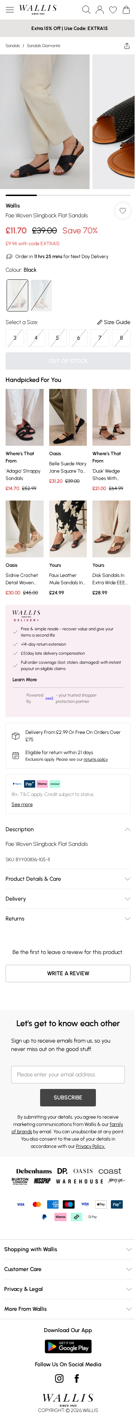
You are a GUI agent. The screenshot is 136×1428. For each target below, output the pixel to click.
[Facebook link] (77, 1378)
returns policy (96, 759)
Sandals (13, 45)
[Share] (127, 45)
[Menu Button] (10, 10)
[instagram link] (59, 1378)
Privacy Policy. (90, 1146)
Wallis (13, 205)
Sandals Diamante (43, 45)
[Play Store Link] (68, 1346)
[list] (68, 125)
